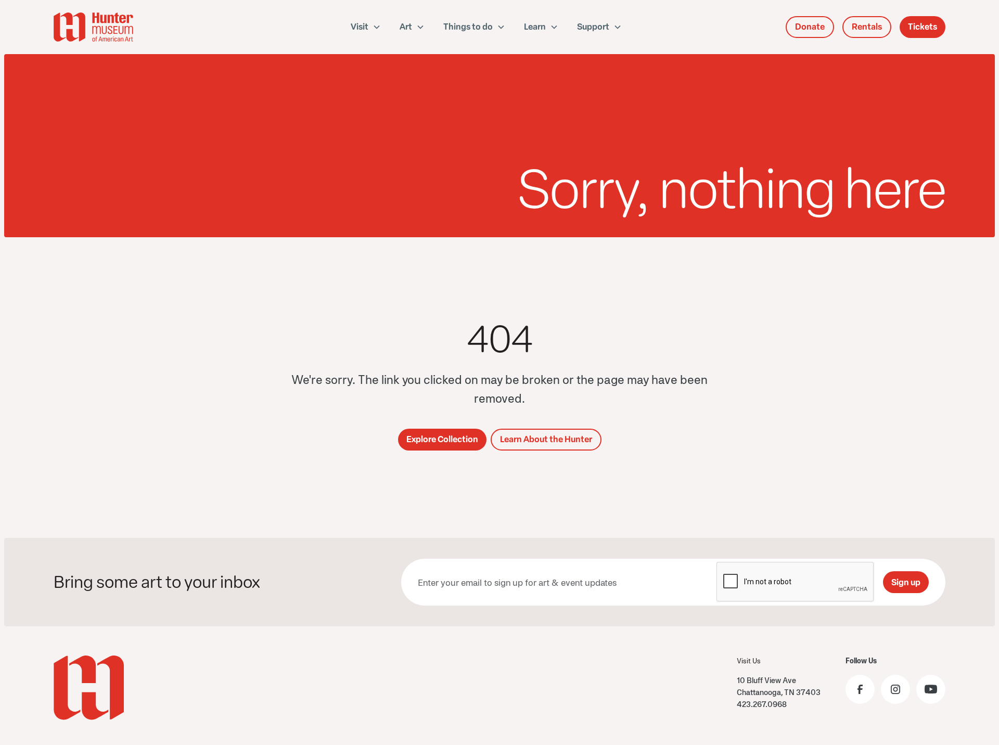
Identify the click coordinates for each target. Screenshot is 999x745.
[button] (365, 27)
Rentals (867, 27)
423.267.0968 (762, 704)
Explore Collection (442, 439)
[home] (124, 27)
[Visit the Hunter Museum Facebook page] (860, 689)
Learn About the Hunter (546, 439)
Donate (810, 27)
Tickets (922, 27)
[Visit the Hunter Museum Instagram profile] (895, 689)
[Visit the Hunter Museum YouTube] (930, 689)
